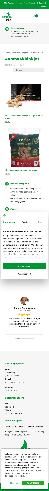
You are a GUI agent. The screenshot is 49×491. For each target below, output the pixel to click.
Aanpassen (23, 274)
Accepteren (33, 483)
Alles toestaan (24, 266)
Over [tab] (40, 222)
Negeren (14, 483)
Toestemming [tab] (9, 222)
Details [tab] (25, 222)
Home (7, 53)
